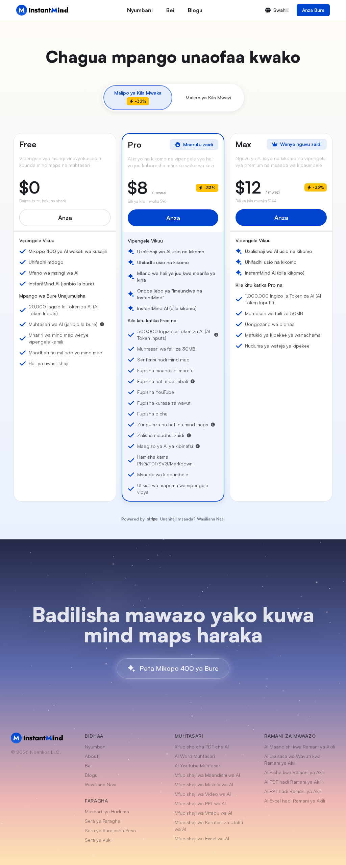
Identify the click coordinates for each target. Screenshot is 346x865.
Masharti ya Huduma (107, 811)
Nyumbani (140, 10)
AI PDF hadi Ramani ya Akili (293, 782)
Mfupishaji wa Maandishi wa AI (207, 775)
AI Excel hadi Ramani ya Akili (294, 801)
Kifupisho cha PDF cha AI (202, 746)
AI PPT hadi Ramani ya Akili (293, 791)
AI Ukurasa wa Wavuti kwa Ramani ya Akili (292, 759)
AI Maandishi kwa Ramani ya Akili (299, 746)
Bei (170, 10)
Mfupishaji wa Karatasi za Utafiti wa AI (209, 825)
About (91, 756)
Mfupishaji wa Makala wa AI (204, 784)
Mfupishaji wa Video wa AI (203, 794)
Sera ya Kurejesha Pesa (110, 830)
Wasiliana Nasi (211, 518)
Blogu (195, 10)
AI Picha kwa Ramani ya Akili (294, 772)
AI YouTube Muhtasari (198, 765)
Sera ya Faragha (102, 821)
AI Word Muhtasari (195, 756)
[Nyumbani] (42, 10)
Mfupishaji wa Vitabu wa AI (203, 813)
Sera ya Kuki (98, 840)
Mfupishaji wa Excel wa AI (202, 838)
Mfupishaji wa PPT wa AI (200, 803)
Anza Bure (313, 10)
